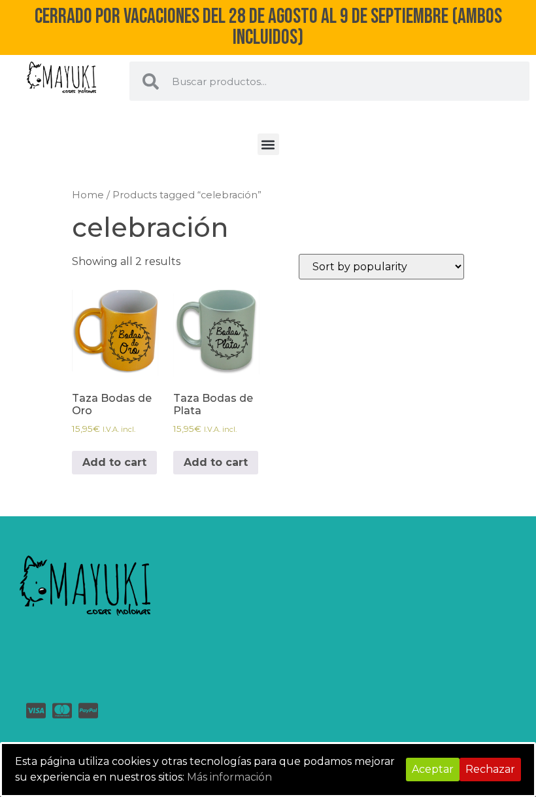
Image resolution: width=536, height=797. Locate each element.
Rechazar (490, 769)
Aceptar (433, 769)
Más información (229, 777)
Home (88, 195)
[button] (268, 144)
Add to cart (114, 462)
